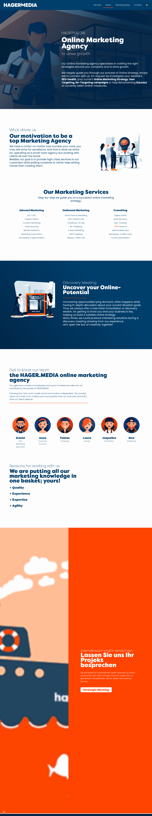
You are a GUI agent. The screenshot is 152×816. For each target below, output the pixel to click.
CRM (116, 226)
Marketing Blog (123, 5)
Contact (138, 5)
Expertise (20, 500)
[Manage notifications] (4, 812)
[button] (44, 488)
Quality (18, 488)
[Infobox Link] (76, 305)
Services (97, 5)
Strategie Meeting (96, 690)
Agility (17, 506)
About (108, 5)
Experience (21, 494)
